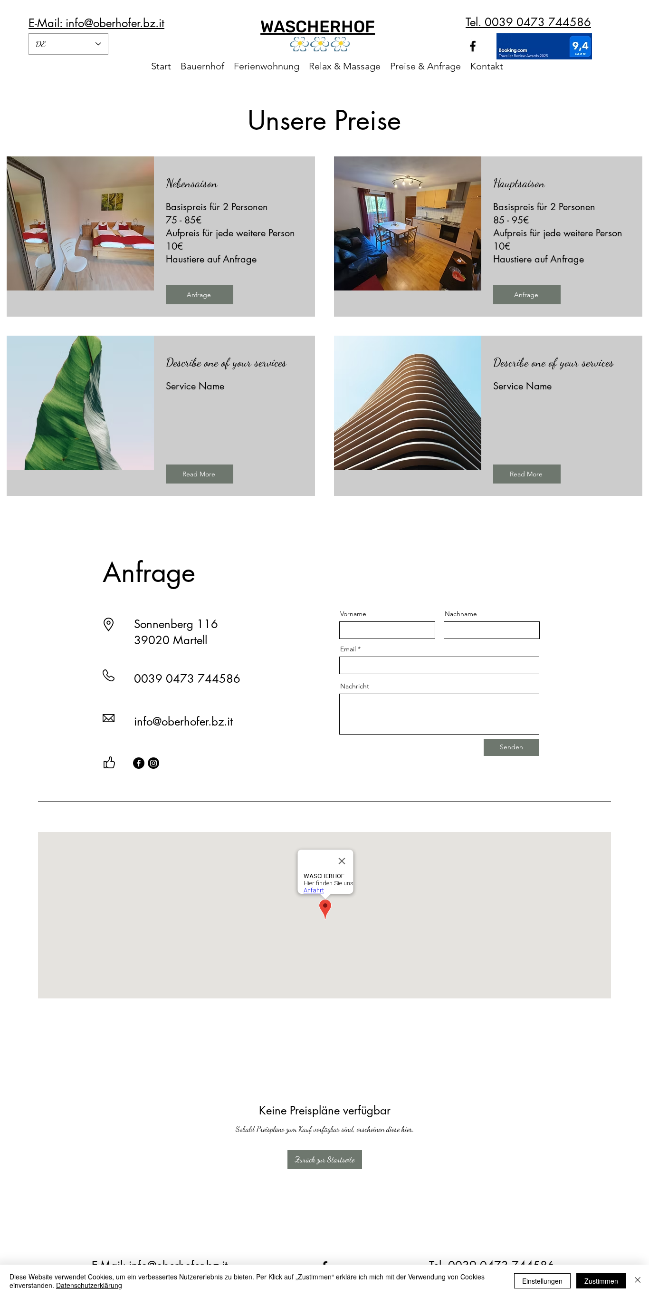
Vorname (353, 613)
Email (348, 649)
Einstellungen (542, 1281)
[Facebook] (138, 763)
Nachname (461, 613)
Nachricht (354, 686)
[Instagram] (153, 763)
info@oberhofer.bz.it (183, 721)
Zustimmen (601, 1281)
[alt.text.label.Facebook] (473, 46)
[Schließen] (637, 1280)
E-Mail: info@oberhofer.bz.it (96, 23)
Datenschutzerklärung (89, 1285)
